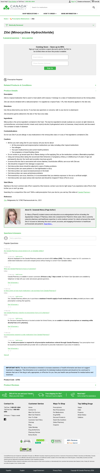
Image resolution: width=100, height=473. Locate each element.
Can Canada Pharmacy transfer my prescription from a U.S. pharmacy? (26, 313)
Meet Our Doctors (34, 412)
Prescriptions (57, 407)
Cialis (79, 410)
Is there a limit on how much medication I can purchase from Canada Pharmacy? (30, 291)
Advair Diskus (82, 415)
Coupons (56, 425)
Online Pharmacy (58, 422)
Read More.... (48, 224)
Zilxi (5, 200)
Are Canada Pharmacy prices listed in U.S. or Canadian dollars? (24, 251)
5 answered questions (11, 38)
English (22, 470)
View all (6, 355)
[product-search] (94, 7)
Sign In (73, 1)
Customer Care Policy (35, 420)
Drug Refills (56, 415)
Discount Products (59, 417)
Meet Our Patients (34, 415)
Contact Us (32, 410)
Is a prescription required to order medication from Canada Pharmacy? (27, 335)
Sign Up (50, 68)
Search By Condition (59, 420)
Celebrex (80, 417)
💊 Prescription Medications (20, 19)
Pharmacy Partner (34, 432)
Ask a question (27, 38)
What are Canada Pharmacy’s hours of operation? (20, 269)
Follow (5, 253)
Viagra (80, 407)
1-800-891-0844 (15, 407)
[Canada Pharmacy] (15, 7)
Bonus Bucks (33, 435)
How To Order (33, 417)
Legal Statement (38, 470)
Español (8, 470)
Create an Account (84, 1)
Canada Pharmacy (84, 192)
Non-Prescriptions (59, 410)
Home (6, 19)
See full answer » (13, 282)
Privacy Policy (57, 470)
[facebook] (5, 419)
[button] (8, 263)
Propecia (80, 412)
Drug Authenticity (34, 430)
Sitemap (31, 422)
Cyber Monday (33, 427)
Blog (30, 425)
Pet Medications (58, 412)
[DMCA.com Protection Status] (25, 449)
